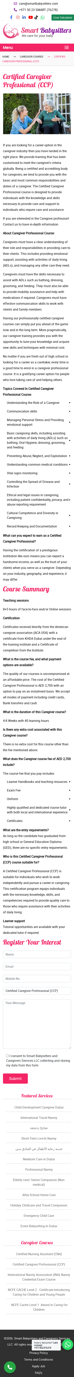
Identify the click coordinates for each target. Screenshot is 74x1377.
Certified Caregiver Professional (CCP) (39, 1264)
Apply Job (38, 1366)
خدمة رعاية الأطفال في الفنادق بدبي (39, 1149)
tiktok (38, 19)
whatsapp (45, 19)
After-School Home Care (39, 1195)
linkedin (26, 19)
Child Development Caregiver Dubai (39, 1107)
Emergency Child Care (39, 1216)
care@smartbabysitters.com (38, 3)
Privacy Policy (38, 1353)
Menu (8, 47)
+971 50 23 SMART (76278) (38, 10)
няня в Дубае (39, 1128)
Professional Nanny (39, 1169)
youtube (33, 19)
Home (5, 56)
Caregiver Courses (31, 56)
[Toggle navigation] (66, 47)
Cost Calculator (62, 17)
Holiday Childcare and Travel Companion (38, 1205)
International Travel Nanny (39, 1118)
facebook (15, 19)
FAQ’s (38, 1373)
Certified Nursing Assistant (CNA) (39, 1254)
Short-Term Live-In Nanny (38, 1138)
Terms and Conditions (38, 1359)
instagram (21, 19)
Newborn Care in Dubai (39, 1159)
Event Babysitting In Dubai (39, 1226)
